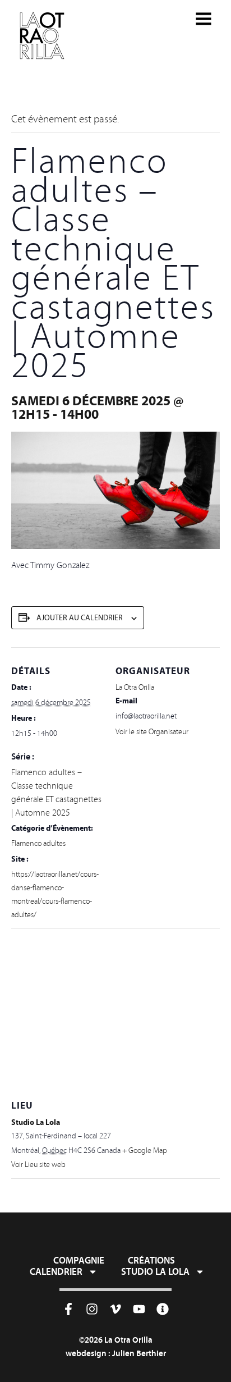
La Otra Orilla (135, 687)
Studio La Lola (35, 1122)
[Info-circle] (162, 1309)
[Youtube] (139, 1309)
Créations (151, 1260)
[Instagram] (92, 1309)
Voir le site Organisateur (152, 731)
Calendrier (56, 1271)
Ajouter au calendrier (79, 618)
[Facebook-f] (68, 1309)
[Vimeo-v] (115, 1309)
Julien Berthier (139, 1353)
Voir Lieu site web (38, 1164)
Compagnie (78, 1260)
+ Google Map (144, 1150)
